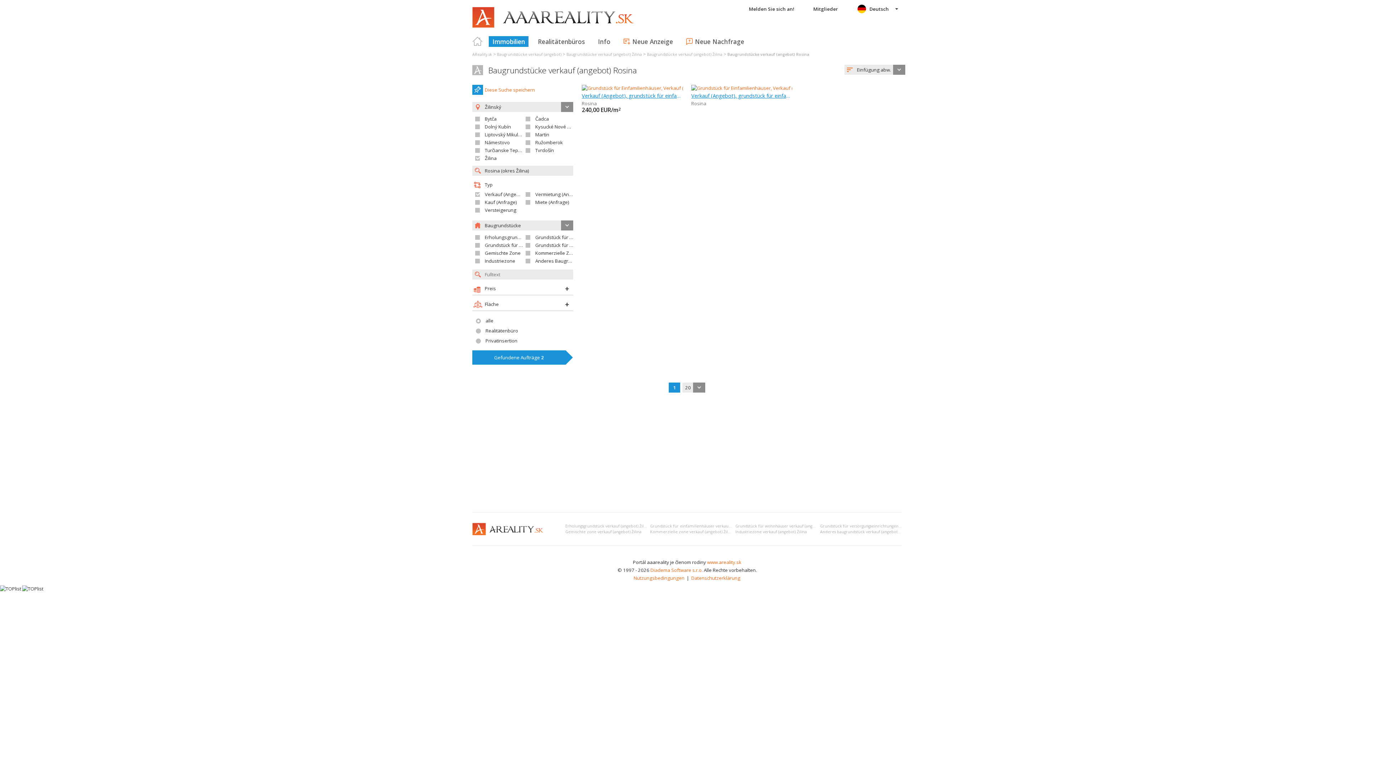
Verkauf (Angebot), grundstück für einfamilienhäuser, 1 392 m (742, 95)
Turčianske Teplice (505, 150)
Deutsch (879, 9)
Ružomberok (549, 142)
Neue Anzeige (652, 41)
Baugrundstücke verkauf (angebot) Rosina (562, 70)
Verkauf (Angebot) (505, 194)
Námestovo (497, 142)
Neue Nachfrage (719, 41)
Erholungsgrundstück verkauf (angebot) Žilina (607, 526)
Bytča (491, 119)
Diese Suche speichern (510, 90)
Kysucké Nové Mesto (558, 126)
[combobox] (874, 70)
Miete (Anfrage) (552, 202)
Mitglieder (825, 9)
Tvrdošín (544, 150)
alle (489, 320)
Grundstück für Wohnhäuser (516, 245)
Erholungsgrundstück (508, 237)
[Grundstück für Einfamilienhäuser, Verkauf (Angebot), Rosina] (648, 88)
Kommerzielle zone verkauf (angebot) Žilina (692, 531)
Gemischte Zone (503, 253)
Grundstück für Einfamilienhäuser (572, 237)
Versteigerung (500, 210)
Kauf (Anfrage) (501, 202)
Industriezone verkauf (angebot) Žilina (771, 531)
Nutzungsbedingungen (659, 578)
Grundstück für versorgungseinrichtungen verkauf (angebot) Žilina (882, 526)
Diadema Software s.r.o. (677, 570)
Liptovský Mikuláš (504, 134)
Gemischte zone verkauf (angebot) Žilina (603, 531)
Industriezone (500, 261)
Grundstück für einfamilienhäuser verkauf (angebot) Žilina (705, 526)
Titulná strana (477, 41)
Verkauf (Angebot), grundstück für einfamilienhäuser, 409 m (632, 95)
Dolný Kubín (498, 126)
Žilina (491, 158)
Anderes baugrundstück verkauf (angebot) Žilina (865, 531)
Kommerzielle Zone (556, 253)
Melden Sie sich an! (771, 9)
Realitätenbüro (502, 330)
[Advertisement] (687, 453)
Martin (542, 134)
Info (604, 41)
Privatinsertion (501, 340)
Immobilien (508, 41)
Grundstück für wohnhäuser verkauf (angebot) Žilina (784, 526)
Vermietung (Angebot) (559, 194)
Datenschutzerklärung (715, 578)
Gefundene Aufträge (519, 357)
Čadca (542, 119)
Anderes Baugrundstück (561, 261)
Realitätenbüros (561, 41)
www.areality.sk (724, 562)
